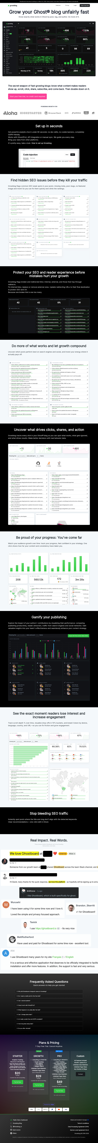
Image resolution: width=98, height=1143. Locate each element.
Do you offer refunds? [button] (24, 1028)
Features (58, 5)
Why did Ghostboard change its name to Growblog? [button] (32, 991)
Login (75, 5)
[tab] (49, 991)
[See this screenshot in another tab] (49, 48)
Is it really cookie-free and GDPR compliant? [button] (30, 1019)
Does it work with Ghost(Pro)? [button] (26, 1005)
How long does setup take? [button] (25, 1023)
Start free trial (85, 5)
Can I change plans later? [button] (25, 1014)
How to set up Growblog (42, 143)
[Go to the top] (12, 5)
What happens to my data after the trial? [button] (29, 1010)
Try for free (17, 1082)
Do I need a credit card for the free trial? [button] (29, 996)
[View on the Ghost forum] (49, 892)
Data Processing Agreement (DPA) (78, 1126)
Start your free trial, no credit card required (27, 96)
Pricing (67, 5)
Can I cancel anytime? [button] (24, 1000)
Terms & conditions (83, 1123)
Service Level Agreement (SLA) (79, 1130)
